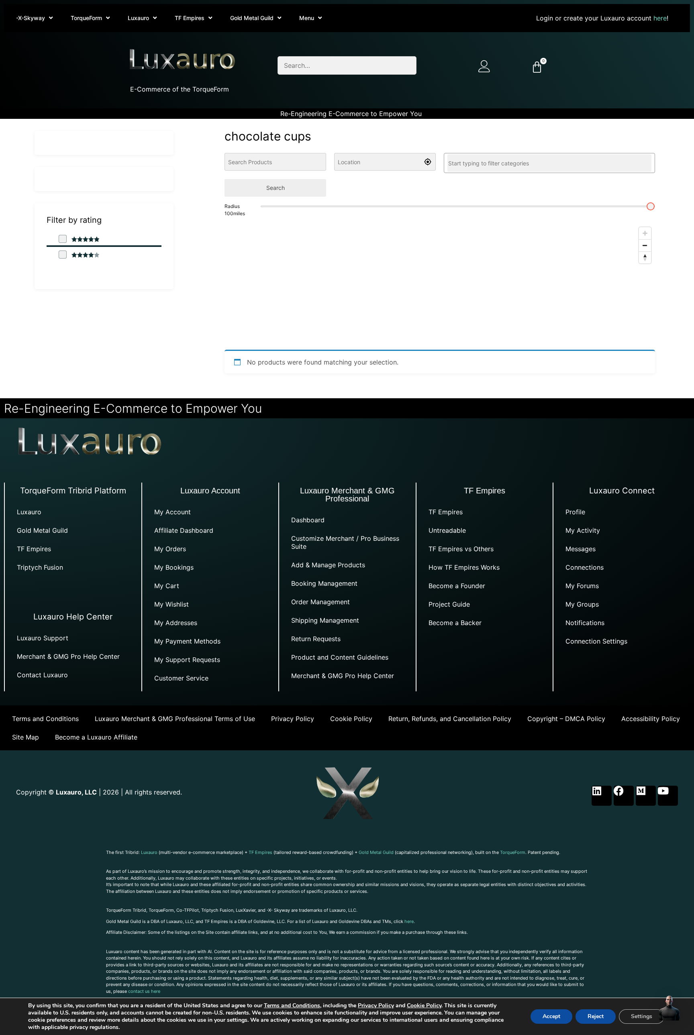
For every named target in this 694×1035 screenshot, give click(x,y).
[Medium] (646, 796)
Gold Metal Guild (252, 17)
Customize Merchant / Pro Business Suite (345, 542)
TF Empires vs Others (461, 549)
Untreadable (447, 530)
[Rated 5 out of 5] (79, 239)
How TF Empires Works (464, 567)
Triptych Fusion (40, 567)
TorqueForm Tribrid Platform (73, 490)
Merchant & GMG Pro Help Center (68, 656)
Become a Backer (455, 623)
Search (275, 187)
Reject (596, 1016)
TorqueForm (86, 17)
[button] (669, 1009)
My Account (172, 512)
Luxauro (138, 17)
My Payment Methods (187, 641)
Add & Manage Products (328, 565)
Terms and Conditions (45, 719)
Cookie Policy (351, 719)
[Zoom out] (645, 245)
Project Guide (449, 604)
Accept (551, 1016)
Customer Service (181, 678)
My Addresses (175, 623)
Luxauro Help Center (72, 616)
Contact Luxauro (42, 675)
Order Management (320, 602)
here (660, 18)
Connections (584, 567)
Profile (575, 512)
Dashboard (308, 520)
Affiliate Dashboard (183, 530)
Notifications (584, 623)
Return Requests (316, 639)
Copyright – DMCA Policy (566, 719)
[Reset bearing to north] (645, 257)
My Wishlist (171, 604)
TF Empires (189, 17)
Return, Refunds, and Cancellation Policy (449, 719)
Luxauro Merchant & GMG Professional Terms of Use (175, 719)
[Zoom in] (645, 233)
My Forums (582, 586)
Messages (580, 549)
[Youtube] (668, 796)
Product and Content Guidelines (339, 657)
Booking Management (324, 583)
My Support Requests (187, 660)
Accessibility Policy (650, 719)
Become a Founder (457, 586)
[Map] (440, 283)
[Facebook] (624, 796)
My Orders (170, 549)
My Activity (582, 530)
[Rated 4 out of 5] (79, 255)
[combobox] (549, 163)
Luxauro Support (42, 638)
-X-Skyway (30, 17)
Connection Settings (596, 641)
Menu (306, 17)
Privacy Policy (292, 719)
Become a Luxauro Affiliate (96, 737)
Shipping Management (325, 620)
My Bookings (174, 567)
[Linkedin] (602, 796)
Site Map (25, 737)
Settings (641, 1016)
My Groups (582, 604)
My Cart (166, 586)
